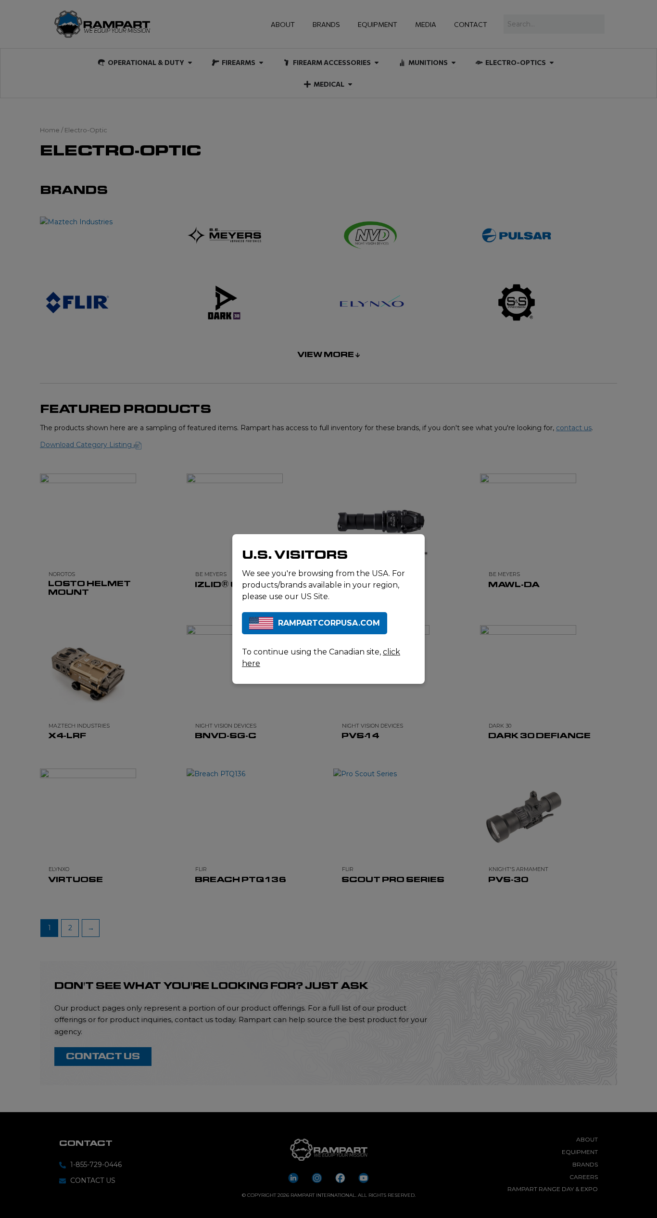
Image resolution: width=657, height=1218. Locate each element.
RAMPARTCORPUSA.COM (329, 623)
